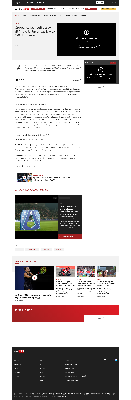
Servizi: (42, 360)
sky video (17, 372)
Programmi (44, 384)
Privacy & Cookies (54, 393)
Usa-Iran (61, 9)
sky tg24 (17, 368)
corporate (69, 384)
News (25, 15)
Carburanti (51, 9)
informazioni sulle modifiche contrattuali (70, 393)
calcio (19, 249)
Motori (74, 15)
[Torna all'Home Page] (24, 9)
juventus (46, 249)
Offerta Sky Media (72, 380)
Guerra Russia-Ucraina (75, 9)
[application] (21, 80)
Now (41, 372)
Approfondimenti (35, 15)
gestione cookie (71, 364)
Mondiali (83, 15)
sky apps (43, 368)
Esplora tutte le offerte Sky (34, 2)
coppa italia (32, 249)
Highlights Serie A (50, 15)
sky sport (17, 364)
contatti (106, 393)
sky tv (42, 364)
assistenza (100, 393)
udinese (58, 249)
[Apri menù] (16, 9)
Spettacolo (91, 9)
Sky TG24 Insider (108, 9)
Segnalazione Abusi (62, 396)
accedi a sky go (108, 359)
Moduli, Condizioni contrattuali (40, 393)
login (114, 2)
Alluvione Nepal (38, 9)
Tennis (67, 15)
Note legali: (69, 360)
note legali (70, 372)
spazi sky (43, 380)
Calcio (61, 15)
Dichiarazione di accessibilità (76, 376)
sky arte (17, 376)
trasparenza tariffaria (91, 393)
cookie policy (70, 368)
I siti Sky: (16, 360)
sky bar (42, 376)
